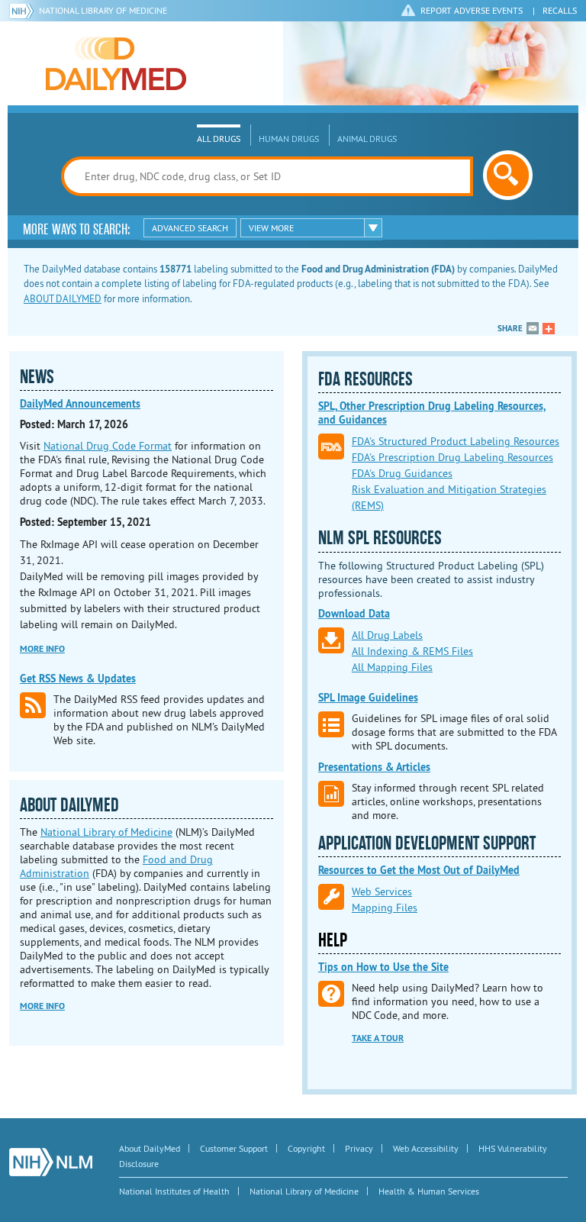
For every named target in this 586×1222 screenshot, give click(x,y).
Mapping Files (384, 907)
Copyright (306, 1148)
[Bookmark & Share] (549, 328)
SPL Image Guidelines (368, 698)
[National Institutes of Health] (24, 11)
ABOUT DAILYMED (62, 298)
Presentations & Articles (374, 767)
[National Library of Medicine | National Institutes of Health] (50, 1162)
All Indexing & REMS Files (412, 651)
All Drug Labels (387, 635)
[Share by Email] (532, 328)
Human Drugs (289, 138)
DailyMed (116, 63)
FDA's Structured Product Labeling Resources (455, 441)
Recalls (560, 10)
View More (271, 228)
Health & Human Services (428, 1191)
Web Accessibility (426, 1148)
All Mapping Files (392, 667)
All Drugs (218, 138)
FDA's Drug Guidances (402, 473)
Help (332, 940)
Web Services (382, 891)
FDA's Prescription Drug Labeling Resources (452, 457)
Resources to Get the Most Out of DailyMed (419, 870)
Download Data (354, 614)
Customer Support (234, 1148)
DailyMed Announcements (80, 404)
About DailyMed (149, 1148)
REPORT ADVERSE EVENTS (471, 10)
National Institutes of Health (174, 1191)
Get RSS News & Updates (78, 678)
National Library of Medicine (103, 10)
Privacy (359, 1148)
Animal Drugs (367, 138)
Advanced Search (190, 228)
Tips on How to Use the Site (383, 967)
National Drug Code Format (107, 446)
